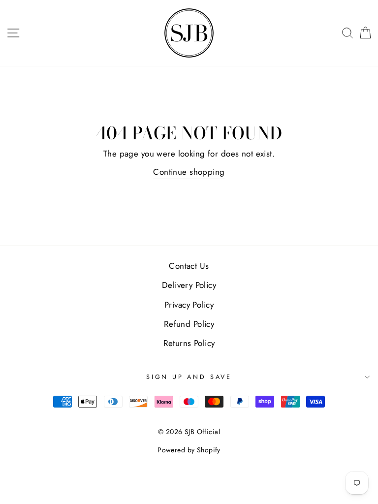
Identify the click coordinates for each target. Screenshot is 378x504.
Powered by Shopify (189, 450)
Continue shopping (188, 172)
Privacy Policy (189, 305)
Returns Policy (189, 343)
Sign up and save (189, 376)
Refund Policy (189, 324)
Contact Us (189, 266)
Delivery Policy (189, 285)
